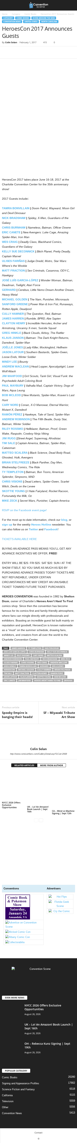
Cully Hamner (44, 669)
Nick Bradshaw (49, 659)
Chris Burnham (36, 652)
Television (7, 1101)
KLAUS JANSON (13, 337)
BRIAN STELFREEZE (15, 462)
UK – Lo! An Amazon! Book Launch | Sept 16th (38, 809)
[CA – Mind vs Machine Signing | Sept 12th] (63, 790)
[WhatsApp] (33, 52)
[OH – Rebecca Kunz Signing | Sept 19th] (12, 1065)
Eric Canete (9, 680)
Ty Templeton (34, 648)
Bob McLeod (60, 677)
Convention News (12, 21)
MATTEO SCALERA (14, 452)
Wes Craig (42, 662)
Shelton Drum (52, 648)
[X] (15, 52)
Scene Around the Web (44, 18)
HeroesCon (9, 669)
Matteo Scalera (54, 655)
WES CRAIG (10, 241)
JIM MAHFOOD (12, 376)
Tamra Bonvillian (28, 666)
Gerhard (44, 666)
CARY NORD (10, 404)
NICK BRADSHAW (13, 218)
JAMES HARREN (13, 318)
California (7, 1095)
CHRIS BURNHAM (13, 227)
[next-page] (41, 820)
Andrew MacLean (58, 662)
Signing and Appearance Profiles (20, 1083)
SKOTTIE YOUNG (13, 491)
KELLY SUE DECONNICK (18, 251)
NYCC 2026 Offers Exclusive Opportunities (11, 805)
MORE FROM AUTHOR (51, 765)
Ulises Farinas (11, 662)
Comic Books (30, 14)
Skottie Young (44, 677)
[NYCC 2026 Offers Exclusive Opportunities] (13, 786)
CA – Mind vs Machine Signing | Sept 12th (63, 812)
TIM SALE (8, 443)
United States (31, 21)
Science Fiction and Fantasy (18, 1089)
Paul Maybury (32, 659)
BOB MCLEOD (11, 395)
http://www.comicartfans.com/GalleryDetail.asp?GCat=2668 (38, 754)
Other (5, 1107)
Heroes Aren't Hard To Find (47, 680)
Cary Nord (38, 655)
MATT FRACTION (13, 270)
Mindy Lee (8, 655)
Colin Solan (11, 42)
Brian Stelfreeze (62, 669)
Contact (38, 1132)
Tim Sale (8, 673)
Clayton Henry (39, 673)
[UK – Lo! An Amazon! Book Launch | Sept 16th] (38, 788)
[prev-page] (36, 820)
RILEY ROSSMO (12, 428)
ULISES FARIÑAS (13, 261)
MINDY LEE (9, 361)
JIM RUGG (9, 438)
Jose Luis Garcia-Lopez (14, 652)
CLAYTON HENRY (13, 323)
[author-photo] (38, 735)
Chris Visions (27, 662)
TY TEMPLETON (12, 472)
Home (5, 14)
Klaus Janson (26, 677)
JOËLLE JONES (12, 347)
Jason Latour (10, 677)
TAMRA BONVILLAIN (15, 208)
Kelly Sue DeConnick (57, 652)
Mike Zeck (65, 659)
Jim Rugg (68, 680)
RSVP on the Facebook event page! (24, 510)
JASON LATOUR (13, 352)
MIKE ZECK (9, 500)
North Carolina (49, 21)
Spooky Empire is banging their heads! (17, 715)
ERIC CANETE (11, 232)
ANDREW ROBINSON (16, 419)
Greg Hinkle (10, 666)
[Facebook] (6, 52)
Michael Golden (26, 669)
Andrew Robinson (13, 659)
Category (16, 14)
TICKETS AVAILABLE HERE (19, 539)
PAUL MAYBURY (12, 385)
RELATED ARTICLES (24, 765)
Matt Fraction (22, 673)
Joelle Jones (58, 666)
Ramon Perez (57, 673)
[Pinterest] (24, 52)
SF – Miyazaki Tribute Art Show (59, 715)
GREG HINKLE (11, 332)
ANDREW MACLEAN (15, 366)
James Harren (18, 648)
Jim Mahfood (24, 680)
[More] (42, 52)
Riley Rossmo (23, 655)
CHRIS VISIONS (12, 481)
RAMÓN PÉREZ (12, 414)
